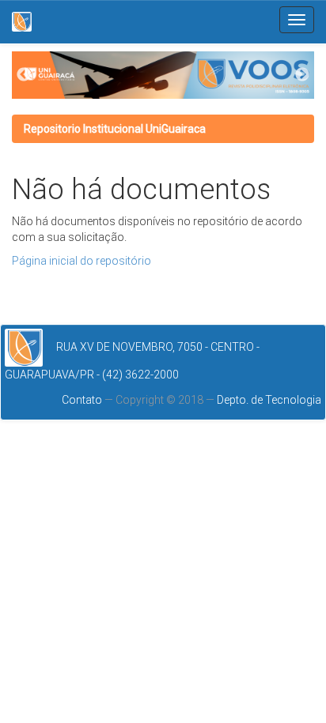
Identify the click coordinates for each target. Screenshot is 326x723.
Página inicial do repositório (81, 260)
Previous (24, 75)
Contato (83, 400)
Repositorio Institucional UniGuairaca (115, 128)
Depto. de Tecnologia (269, 400)
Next (302, 75)
